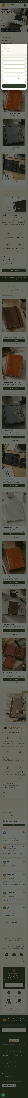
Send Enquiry (14, 86)
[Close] (25, 46)
